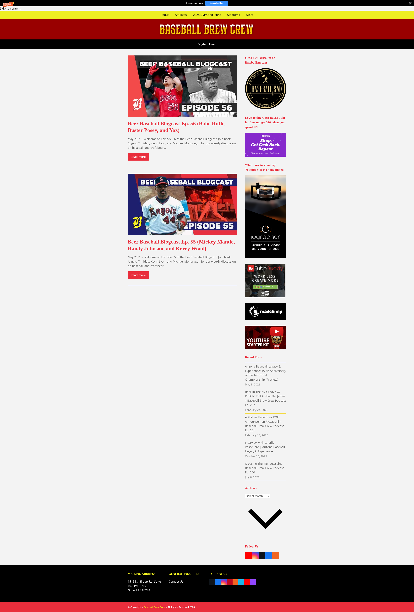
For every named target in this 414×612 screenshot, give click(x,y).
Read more (138, 157)
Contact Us (176, 581)
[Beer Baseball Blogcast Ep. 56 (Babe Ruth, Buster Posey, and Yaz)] (182, 86)
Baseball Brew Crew (154, 607)
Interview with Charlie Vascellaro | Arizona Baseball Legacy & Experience (265, 447)
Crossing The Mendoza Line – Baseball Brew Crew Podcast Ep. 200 (265, 468)
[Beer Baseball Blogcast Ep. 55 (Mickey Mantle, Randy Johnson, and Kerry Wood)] (182, 204)
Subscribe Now (216, 3)
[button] (207, 3)
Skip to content (10, 8)
